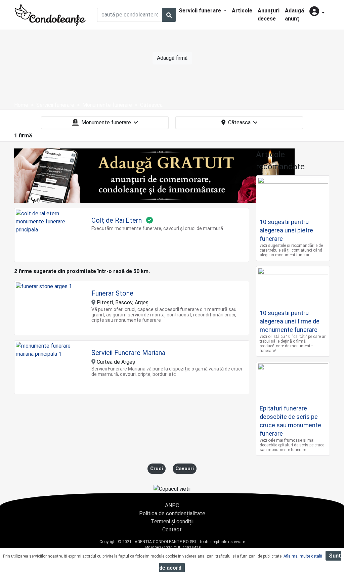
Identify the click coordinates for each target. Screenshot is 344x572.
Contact (172, 529)
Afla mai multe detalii (303, 556)
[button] (317, 12)
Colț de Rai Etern (116, 220)
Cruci (156, 469)
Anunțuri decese (269, 14)
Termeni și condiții (172, 521)
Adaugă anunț (294, 14)
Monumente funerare (106, 122)
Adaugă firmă (172, 58)
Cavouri (184, 469)
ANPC (172, 505)
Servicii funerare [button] (200, 10)
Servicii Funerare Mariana (128, 353)
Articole (242, 10)
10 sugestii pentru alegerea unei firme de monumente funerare (289, 321)
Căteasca (239, 122)
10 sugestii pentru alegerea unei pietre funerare (286, 230)
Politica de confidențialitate (172, 513)
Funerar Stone (112, 293)
